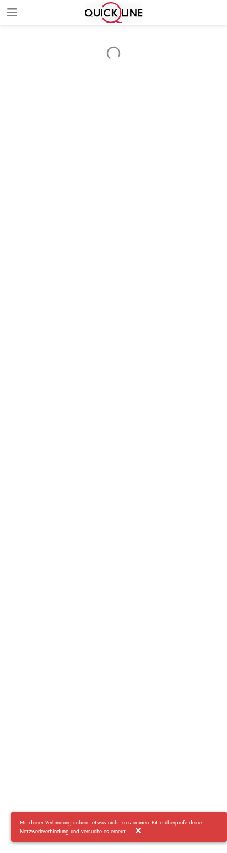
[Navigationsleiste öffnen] (11, 12)
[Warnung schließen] (138, 831)
